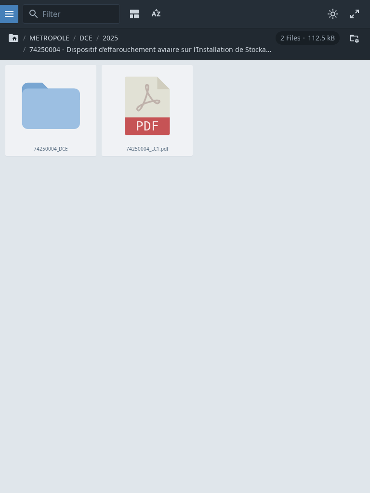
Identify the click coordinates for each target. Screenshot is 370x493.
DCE (85, 37)
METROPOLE (49, 37)
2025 (110, 37)
